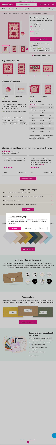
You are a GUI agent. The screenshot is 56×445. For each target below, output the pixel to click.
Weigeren (41, 228)
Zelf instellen (28, 228)
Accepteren (15, 228)
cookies (28, 219)
